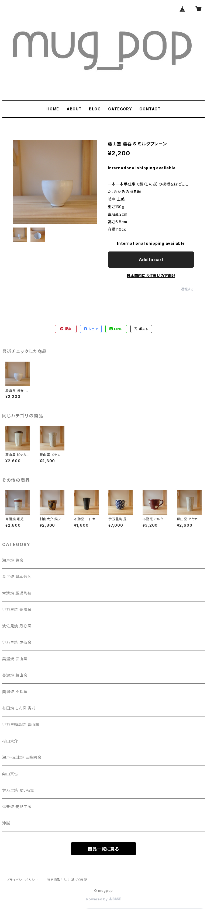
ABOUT (74, 109)
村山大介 (10, 741)
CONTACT (150, 109)
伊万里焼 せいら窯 (18, 790)
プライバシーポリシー (22, 880)
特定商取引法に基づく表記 (67, 880)
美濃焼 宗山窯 (14, 658)
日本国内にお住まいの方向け (151, 275)
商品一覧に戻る (103, 849)
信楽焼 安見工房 (16, 806)
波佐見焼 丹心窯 (16, 626)
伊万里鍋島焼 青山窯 (20, 724)
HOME (52, 109)
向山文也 (10, 773)
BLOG (95, 109)
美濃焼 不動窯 (14, 691)
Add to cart (151, 259)
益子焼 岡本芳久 (16, 576)
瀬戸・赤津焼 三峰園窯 (22, 757)
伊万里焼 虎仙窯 (16, 642)
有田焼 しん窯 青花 (19, 708)
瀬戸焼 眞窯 (12, 560)
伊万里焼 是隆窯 (16, 609)
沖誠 (6, 823)
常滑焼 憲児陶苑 (16, 593)
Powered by (97, 899)
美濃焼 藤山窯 (14, 675)
